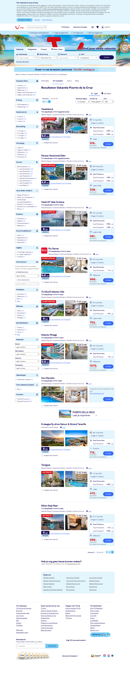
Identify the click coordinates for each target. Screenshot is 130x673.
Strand (17, 344)
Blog (17, 620)
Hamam (20, 315)
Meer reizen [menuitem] (58, 49)
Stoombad (21, 313)
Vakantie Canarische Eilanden (52, 590)
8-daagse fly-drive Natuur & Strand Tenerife (63, 424)
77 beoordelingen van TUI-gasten (60, 319)
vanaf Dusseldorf (25, 183)
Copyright (93, 616)
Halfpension (22, 90)
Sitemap (18, 623)
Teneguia (45, 465)
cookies (43, 5)
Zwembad (21, 218)
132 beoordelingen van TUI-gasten (60, 183)
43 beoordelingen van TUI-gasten (60, 276)
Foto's (69, 81)
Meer (18, 301)
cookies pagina (21, 14)
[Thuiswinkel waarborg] (96, 655)
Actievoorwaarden (21, 618)
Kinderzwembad (23, 223)
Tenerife (69, 114)
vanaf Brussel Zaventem (27, 178)
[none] (18, 57)
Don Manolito (48, 378)
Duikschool (21, 330)
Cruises (44, 49)
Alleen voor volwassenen (26, 197)
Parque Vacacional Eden (53, 156)
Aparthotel (21, 242)
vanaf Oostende (25, 180)
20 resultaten (58, 81)
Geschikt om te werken (25, 204)
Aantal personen (22, 272)
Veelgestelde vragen (22, 632)
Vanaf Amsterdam (99, 127)
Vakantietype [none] (23, 54)
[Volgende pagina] (49, 101)
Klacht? (92, 628)
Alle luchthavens (23, 166)
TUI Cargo (69, 618)
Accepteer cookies (25, 20)
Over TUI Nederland (96, 608)
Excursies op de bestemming (49, 613)
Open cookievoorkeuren (97, 623)
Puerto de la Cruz (78, 114)
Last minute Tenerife (95, 578)
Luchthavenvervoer (47, 625)
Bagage (68, 613)
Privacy (92, 618)
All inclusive (22, 157)
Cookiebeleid (94, 620)
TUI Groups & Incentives (23, 608)
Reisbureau (19, 630)
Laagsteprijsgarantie (61, 33)
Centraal (21, 256)
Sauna (20, 310)
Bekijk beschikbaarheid (97, 393)
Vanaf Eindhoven (98, 174)
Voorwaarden (94, 613)
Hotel (20, 235)
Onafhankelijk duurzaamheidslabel (24, 201)
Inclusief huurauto (24, 399)
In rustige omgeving (24, 254)
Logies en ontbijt (24, 150)
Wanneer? (63, 54)
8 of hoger (22, 133)
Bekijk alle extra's (46, 630)
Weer (77, 81)
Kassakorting (22, 107)
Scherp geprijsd (23, 104)
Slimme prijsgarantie (95, 33)
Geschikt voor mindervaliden (27, 206)
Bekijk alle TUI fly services (73, 616)
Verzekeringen (45, 618)
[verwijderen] (39, 57)
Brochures (19, 611)
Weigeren (37, 20)
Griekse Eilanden (48, 584)
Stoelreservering (70, 611)
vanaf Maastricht (25, 176)
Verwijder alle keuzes (22, 61)
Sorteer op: (93, 98)
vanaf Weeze (24, 185)
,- (93, 143)
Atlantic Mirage (49, 335)
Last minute (20, 616)
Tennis (20, 332)
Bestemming (44, 54)
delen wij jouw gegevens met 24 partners (56, 9)
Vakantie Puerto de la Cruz (51, 581)
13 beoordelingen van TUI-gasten (60, 449)
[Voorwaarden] (108, 655)
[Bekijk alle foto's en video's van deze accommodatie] (64, 125)
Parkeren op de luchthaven (49, 623)
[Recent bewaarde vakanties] (97, 27)
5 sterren (21, 116)
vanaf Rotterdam (26, 171)
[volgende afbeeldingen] (85, 126)
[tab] (45, 81)
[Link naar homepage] (19, 27)
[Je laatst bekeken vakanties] (92, 27)
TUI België (19, 625)
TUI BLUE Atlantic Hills (52, 292)
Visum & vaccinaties (47, 628)
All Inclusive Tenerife (72, 578)
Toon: (105, 98)
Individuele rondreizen (25, 379)
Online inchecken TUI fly (73, 608)
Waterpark (21, 225)
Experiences (93, 587)
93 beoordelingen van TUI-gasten (60, 230)
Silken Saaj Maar (49, 506)
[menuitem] (108, 27)
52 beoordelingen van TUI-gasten (60, 137)
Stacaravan (92, 590)
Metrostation (19, 351)
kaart (90, 115)
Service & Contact (69, 656)
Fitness (20, 327)
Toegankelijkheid (95, 625)
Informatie (45, 81)
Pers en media (94, 611)
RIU (19, 389)
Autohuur (44, 620)
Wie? (82, 54)
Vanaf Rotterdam (98, 267)
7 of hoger (22, 135)
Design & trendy (23, 195)
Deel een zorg (94, 630)
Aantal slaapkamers (23, 280)
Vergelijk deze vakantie (51, 142)
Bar (19, 299)
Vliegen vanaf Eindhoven (26, 95)
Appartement (22, 88)
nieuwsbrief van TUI (73, 564)
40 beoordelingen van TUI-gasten (60, 362)
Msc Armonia (70, 587)
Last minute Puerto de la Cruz (75, 581)
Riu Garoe (53, 249)
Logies (20, 147)
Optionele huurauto (24, 401)
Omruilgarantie (78, 33)
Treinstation (19, 365)
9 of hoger (21, 131)
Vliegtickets (32, 49)
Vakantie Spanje (46, 114)
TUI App (43, 608)
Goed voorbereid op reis (48, 616)
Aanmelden (52, 646)
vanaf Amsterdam (26, 169)
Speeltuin (21, 221)
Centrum (18, 358)
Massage (21, 317)
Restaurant (22, 296)
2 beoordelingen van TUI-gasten (60, 533)
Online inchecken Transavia (49, 611)
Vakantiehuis (22, 240)
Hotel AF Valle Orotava (52, 202)
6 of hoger (22, 138)
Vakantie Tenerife (48, 578)
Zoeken (106, 57)
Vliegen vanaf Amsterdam (26, 92)
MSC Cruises (47, 587)
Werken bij (96, 634)
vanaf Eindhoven (26, 173)
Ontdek (108, 144)
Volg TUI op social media (75, 640)
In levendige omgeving (25, 252)
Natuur (20, 209)
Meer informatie (47, 20)
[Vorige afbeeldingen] (43, 126)
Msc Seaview (70, 590)
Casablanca (47, 109)
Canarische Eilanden (59, 114)
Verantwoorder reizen (22, 613)
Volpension (21, 154)
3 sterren (21, 121)
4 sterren (21, 85)
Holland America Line (73, 584)
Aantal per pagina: (81, 98)
